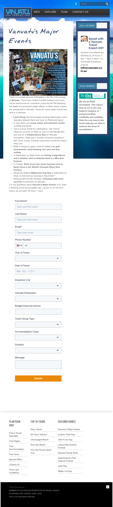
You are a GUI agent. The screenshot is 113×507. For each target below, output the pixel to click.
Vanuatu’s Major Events (69, 429)
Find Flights (14, 441)
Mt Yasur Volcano (39, 434)
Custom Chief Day (66, 434)
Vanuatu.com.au (16, 487)
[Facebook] (108, 486)
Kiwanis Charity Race (68, 453)
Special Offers (15, 459)
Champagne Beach (40, 439)
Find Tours (14, 454)
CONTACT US (80, 12)
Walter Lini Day (65, 471)
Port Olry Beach (38, 445)
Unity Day (62, 466)
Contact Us (14, 464)
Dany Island (36, 429)
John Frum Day (65, 439)
